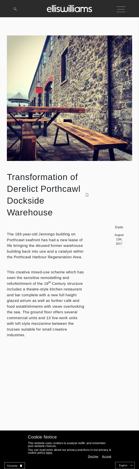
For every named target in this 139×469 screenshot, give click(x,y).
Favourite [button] (12, 465)
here (49, 452)
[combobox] (125, 465)
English (123, 465)
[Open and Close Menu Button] (120, 9)
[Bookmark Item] (87, 195)
